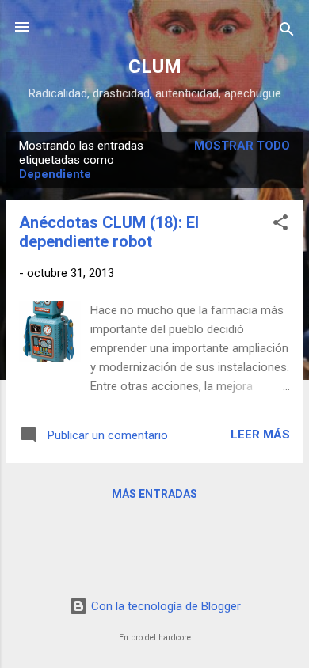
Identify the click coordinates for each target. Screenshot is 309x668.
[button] (280, 225)
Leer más (260, 434)
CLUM (154, 66)
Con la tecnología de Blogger (164, 606)
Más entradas (154, 494)
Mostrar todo (242, 146)
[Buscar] (286, 32)
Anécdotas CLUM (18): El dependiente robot (109, 232)
